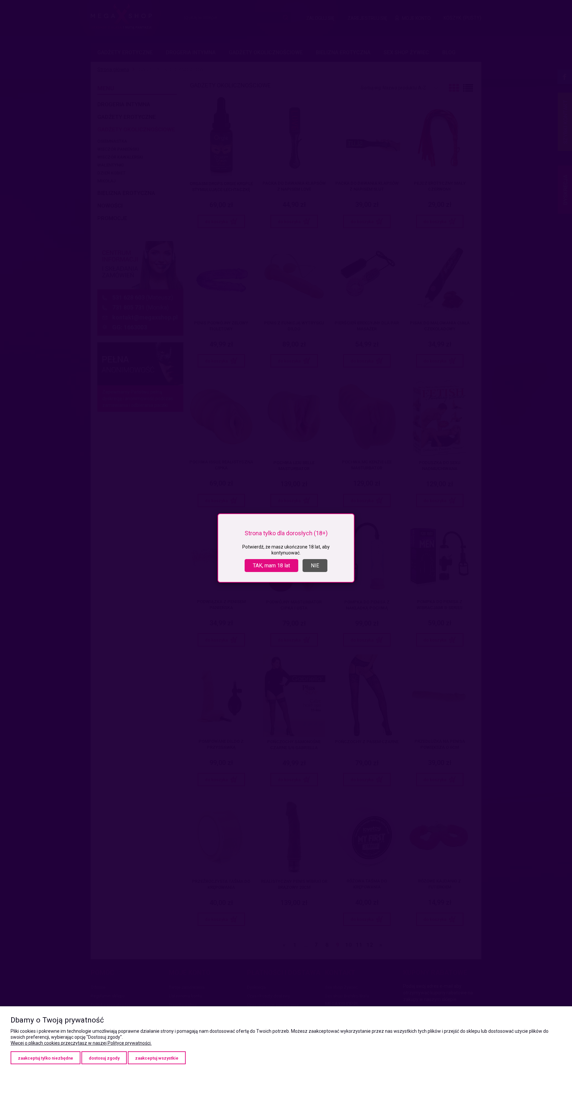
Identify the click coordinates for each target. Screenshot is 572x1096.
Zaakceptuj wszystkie (156, 1058)
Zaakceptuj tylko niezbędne (45, 1058)
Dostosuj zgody (104, 1058)
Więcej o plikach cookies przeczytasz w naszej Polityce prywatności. (81, 1043)
